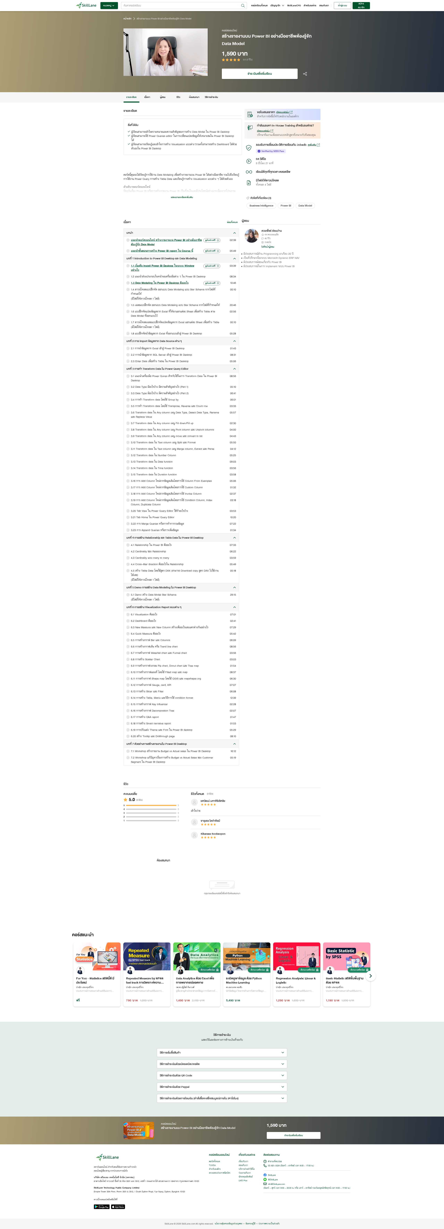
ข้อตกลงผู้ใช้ (250, 1224)
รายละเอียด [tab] (131, 97)
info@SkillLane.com (276, 1184)
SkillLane (272, 1175)
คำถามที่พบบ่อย (275, 1162)
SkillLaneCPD (294, 5)
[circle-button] (370, 976)
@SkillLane (273, 1180)
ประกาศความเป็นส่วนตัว (269, 1224)
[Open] (243, 5)
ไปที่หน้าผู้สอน (268, 247)
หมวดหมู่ (107, 5)
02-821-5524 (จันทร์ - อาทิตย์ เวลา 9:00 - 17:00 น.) (291, 1166)
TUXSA (212, 1165)
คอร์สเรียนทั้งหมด (259, 5)
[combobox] (184, 5)
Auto (187, 73)
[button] (261, 205)
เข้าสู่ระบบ (342, 5)
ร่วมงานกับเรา (245, 1173)
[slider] (161, 72)
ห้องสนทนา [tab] (194, 97)
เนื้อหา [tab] (147, 97)
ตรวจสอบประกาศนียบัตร (219, 1173)
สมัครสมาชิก (361, 5)
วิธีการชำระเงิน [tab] (211, 97)
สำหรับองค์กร (310, 5)
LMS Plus (243, 1181)
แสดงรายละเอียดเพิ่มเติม (182, 197)
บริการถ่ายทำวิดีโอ (247, 1169)
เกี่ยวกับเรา (243, 1162)
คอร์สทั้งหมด (214, 1162)
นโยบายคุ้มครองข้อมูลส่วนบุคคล (228, 1224)
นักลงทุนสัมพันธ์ (246, 1177)
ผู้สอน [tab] (162, 97)
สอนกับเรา (324, 5)
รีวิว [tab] (178, 97)
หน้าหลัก (127, 19)
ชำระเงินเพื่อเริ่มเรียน (260, 73)
